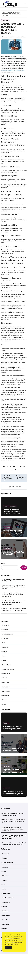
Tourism (4, 700)
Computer (5, 638)
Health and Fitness (8, 669)
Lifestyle (4, 678)
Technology (5, 20)
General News (6, 665)
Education (5, 647)
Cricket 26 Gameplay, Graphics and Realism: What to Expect (11, 511)
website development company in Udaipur (14, 36)
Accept (8, 948)
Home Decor (6, 673)
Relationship (6, 687)
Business (5, 629)
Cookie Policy (13, 944)
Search (3, 564)
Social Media (6, 691)
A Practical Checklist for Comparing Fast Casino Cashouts (13, 580)
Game (5, 506)
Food (3, 656)
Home (3, 12)
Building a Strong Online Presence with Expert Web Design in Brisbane (13, 533)
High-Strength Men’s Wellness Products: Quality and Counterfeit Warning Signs (12, 594)
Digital (4, 643)
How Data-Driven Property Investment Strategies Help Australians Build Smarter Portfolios (13, 602)
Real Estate (5, 682)
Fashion (4, 651)
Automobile (5, 625)
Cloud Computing (7, 634)
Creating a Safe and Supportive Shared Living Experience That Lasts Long (14, 609)
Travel (4, 704)
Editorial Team (16, 487)
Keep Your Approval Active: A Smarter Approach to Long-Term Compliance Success (13, 586)
